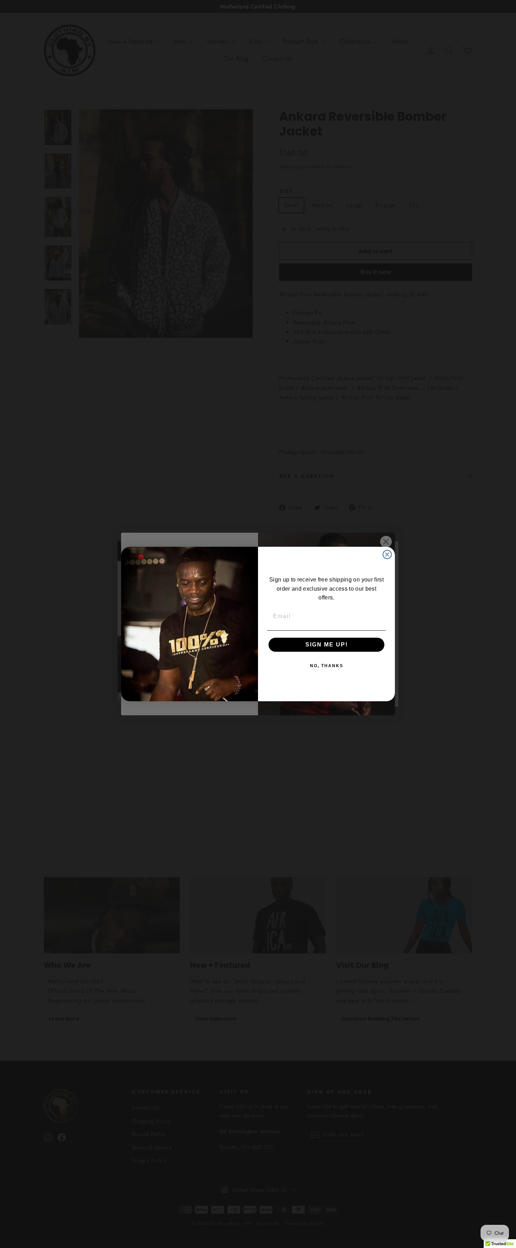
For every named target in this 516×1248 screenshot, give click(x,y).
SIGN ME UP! (326, 645)
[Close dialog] (387, 554)
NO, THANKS (326, 665)
